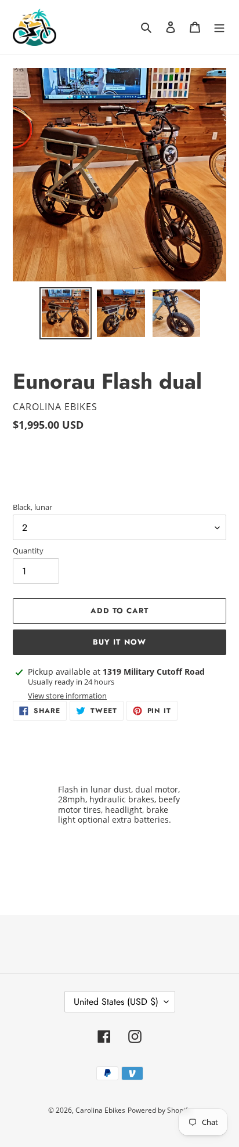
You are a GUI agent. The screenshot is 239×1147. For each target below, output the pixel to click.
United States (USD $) (116, 1001)
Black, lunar (32, 507)
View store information (67, 695)
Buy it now (119, 641)
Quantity (28, 550)
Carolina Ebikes (100, 1110)
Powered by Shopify (159, 1110)
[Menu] (219, 27)
